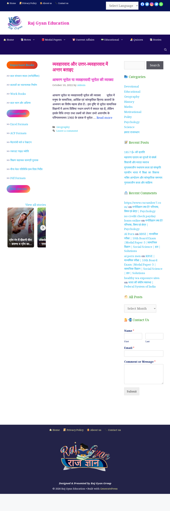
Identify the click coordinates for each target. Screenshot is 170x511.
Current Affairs (84, 39)
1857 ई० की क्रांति (134, 152)
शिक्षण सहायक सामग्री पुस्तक (24, 160)
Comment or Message (140, 362)
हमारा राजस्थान (131, 132)
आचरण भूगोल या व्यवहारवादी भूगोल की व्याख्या (82, 79)
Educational (132, 91)
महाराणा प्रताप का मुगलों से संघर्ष (140, 157)
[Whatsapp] (161, 4)
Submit (132, 391)
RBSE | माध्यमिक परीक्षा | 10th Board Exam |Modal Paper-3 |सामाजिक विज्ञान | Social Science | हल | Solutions (142, 242)
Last (147, 341)
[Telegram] (156, 4)
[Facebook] (142, 4)
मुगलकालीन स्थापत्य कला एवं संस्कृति (142, 167)
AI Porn (129, 234)
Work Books (18, 94)
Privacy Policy (29, 3)
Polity (128, 117)
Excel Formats (19, 124)
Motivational (132, 112)
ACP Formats (18, 133)
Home (12, 3)
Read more (104, 118)
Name (129, 331)
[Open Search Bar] (165, 50)
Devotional (131, 86)
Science (129, 127)
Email (129, 348)
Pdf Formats (18, 178)
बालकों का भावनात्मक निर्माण (23, 85)
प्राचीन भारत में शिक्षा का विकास (141, 172)
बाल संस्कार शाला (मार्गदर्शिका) (24, 76)
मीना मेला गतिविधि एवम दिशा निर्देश (26, 169)
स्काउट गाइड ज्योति (19, 151)
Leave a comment (67, 130)
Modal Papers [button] (53, 39)
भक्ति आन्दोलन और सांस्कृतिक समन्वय (143, 177)
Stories (156, 39)
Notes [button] (27, 39)
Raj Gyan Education (48, 23)
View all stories (35, 205)
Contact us (63, 3)
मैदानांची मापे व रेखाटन (21, 142)
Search (155, 65)
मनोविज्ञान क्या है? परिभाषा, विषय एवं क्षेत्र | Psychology (143, 225)
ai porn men (132, 256)
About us (47, 3)
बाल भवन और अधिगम (20, 103)
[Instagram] (152, 4)
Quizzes (138, 39)
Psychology (132, 122)
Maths (128, 107)
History (129, 102)
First (126, 341)
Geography (63, 127)
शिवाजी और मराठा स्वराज (136, 162)
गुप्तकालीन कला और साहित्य (138, 182)
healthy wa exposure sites (141, 278)
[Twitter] (147, 4)
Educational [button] (111, 39)
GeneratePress (109, 488)
